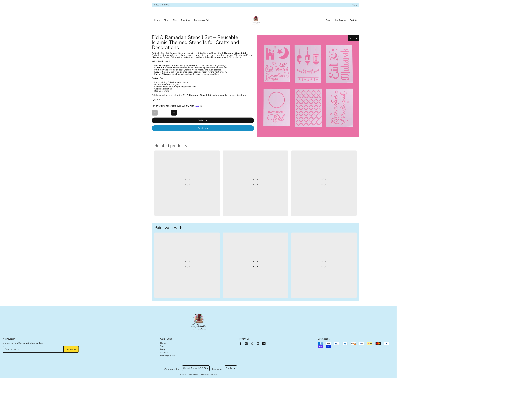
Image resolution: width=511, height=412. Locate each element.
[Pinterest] (248, 345)
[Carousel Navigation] (353, 38)
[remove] (155, 113)
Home (163, 343)
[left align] (350, 38)
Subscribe (71, 349)
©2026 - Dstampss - (189, 374)
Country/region (171, 369)
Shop (162, 346)
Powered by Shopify (208, 374)
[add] (174, 113)
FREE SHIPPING (161, 5)
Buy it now (203, 128)
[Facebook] (242, 345)
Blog (162, 349)
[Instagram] (254, 345)
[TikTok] (259, 345)
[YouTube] (265, 345)
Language (217, 369)
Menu (354, 5)
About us (164, 353)
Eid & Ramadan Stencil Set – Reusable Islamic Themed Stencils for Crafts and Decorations (195, 42)
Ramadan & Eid (167, 356)
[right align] (356, 38)
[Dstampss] (255, 20)
